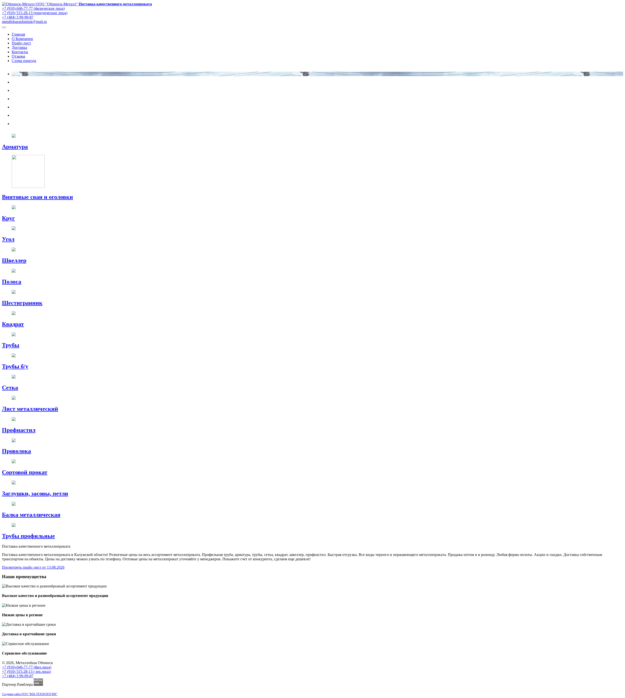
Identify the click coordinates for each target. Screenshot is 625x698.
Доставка (19, 47)
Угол (8, 239)
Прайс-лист (21, 43)
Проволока (16, 451)
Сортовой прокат (24, 472)
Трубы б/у (15, 366)
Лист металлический (30, 409)
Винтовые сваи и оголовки (37, 197)
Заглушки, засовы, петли (35, 493)
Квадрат (13, 324)
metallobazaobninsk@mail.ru (24, 22)
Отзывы (18, 56)
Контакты (20, 52)
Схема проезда (24, 61)
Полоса (11, 281)
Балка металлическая (31, 515)
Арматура (15, 147)
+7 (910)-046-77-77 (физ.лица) (26, 667)
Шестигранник (22, 303)
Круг (8, 218)
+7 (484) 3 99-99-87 (17, 17)
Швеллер (14, 260)
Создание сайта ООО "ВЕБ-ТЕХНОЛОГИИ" (29, 694)
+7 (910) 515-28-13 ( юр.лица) (26, 671)
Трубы (10, 345)
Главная (18, 34)
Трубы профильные (28, 536)
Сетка (10, 387)
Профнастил (18, 430)
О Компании (22, 39)
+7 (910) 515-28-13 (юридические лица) (34, 13)
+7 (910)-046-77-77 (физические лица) (33, 8)
